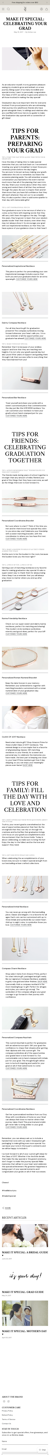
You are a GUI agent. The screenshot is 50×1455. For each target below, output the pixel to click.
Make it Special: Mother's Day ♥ (24, 1333)
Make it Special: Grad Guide (23, 1292)
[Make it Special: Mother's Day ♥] (25, 1313)
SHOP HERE (28, 765)
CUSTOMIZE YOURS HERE (27, 279)
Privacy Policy (7, 1411)
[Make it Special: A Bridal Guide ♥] (25, 1235)
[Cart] (46, 9)
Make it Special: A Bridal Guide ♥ (25, 1254)
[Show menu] (3, 9)
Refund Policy (7, 1415)
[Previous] (3, 2)
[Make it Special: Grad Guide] (25, 1275)
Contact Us (6, 1423)
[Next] (47, 2)
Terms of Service (8, 1419)
